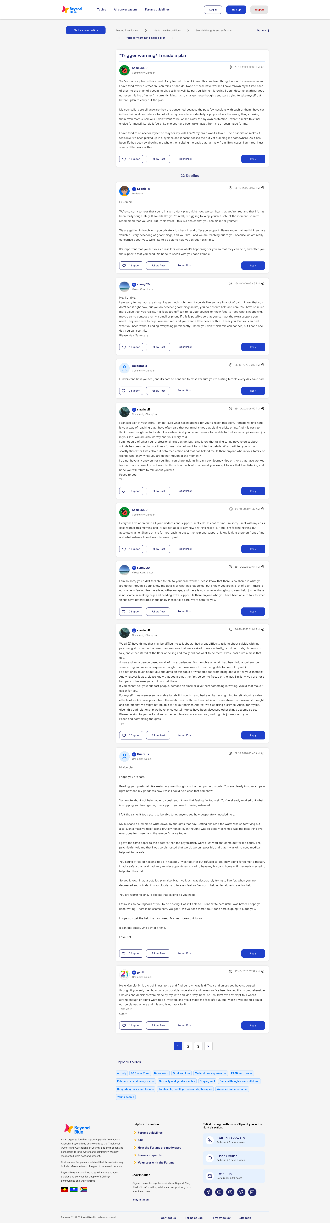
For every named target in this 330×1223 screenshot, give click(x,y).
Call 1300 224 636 (231, 1138)
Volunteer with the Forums (156, 1162)
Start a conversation (86, 30)
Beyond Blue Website (77, 1128)
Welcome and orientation (232, 1089)
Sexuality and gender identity (177, 1081)
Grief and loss (181, 1073)
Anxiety (121, 1073)
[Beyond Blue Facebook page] (208, 1198)
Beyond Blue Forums (76, 9)
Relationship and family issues (135, 1081)
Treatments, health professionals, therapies (185, 1089)
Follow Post (158, 158)
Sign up (236, 9)
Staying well (207, 1081)
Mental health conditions (167, 30)
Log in (213, 9)
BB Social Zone (140, 1073)
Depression (161, 1073)
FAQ (140, 1140)
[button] (124, 159)
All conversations (126, 9)
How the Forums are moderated (159, 1147)
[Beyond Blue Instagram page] (230, 1198)
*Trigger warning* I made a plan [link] (146, 37)
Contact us (168, 1218)
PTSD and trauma (241, 1073)
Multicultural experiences (210, 1073)
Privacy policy (221, 1218)
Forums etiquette (150, 1155)
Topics (101, 9)
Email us (224, 1174)
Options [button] (262, 30)
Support (259, 9)
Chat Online (227, 1156)
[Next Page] (208, 1046)
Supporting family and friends (135, 1089)
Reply (253, 158)
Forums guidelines (157, 9)
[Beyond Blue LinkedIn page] (252, 1198)
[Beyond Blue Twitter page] (241, 1198)
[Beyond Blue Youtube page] (219, 1198)
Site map (245, 1218)
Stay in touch (141, 1199)
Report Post (185, 158)
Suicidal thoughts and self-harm (214, 30)
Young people (125, 1096)
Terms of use (194, 1218)
